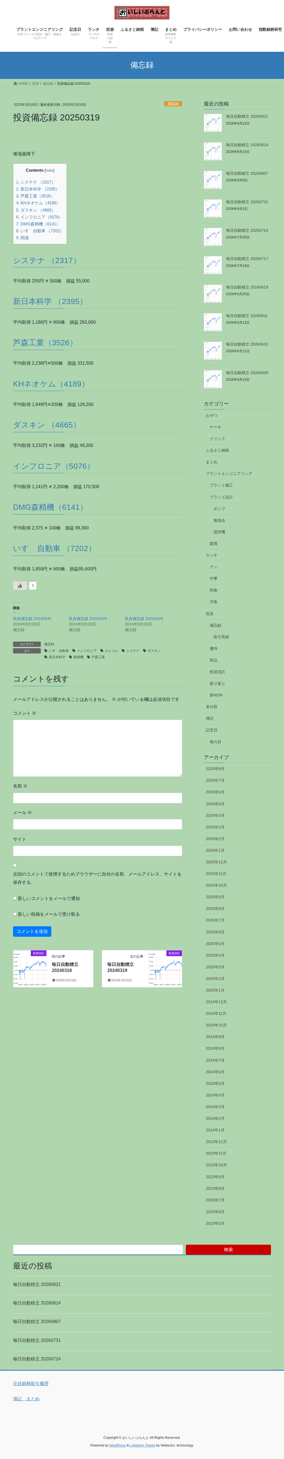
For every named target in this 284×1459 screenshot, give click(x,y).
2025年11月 (216, 873)
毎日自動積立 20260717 (247, 258)
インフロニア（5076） (39, 217)
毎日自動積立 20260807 (247, 173)
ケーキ (215, 427)
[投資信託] (29, 966)
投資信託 (217, 672)
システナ (133, 651)
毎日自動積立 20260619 (247, 287)
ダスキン (154, 651)
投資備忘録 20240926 (144, 618)
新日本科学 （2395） (38, 189)
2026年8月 (215, 768)
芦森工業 (98, 657)
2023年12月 (216, 1141)
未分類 (211, 706)
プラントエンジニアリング (229, 473)
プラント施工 (221, 485)
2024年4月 (215, 1095)
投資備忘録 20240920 (88, 618)
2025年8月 (215, 908)
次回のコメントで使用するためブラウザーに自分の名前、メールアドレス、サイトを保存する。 (97, 878)
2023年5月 (215, 1223)
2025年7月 (215, 920)
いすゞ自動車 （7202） (40, 230)
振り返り (217, 683)
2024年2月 (215, 1118)
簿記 (210, 718)
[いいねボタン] (20, 585)
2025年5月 (215, 943)
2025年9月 (215, 897)
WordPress (117, 1445)
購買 (213, 543)
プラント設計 (221, 497)
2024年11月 (216, 1013)
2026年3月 (215, 827)
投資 (210, 613)
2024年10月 (216, 1025)
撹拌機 (219, 532)
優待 (213, 648)
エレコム (111, 651)
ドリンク (217, 438)
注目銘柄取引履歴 (31, 1383)
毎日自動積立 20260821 (247, 116)
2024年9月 (215, 1037)
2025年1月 (215, 990)
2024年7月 (215, 1060)
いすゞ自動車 (59, 651)
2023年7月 (215, 1200)
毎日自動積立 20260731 (247, 202)
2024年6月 (215, 1072)
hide (49, 170)
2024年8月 (215, 1048)
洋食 (213, 601)
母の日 (215, 742)
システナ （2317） (35, 182)
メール (22, 812)
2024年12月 (216, 1002)
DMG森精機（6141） (38, 224)
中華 (213, 578)
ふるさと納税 (217, 450)
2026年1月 (215, 850)
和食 (213, 590)
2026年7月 (215, 780)
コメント (24, 713)
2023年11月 (216, 1153)
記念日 (211, 730)
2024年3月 (215, 1107)
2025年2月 (215, 978)
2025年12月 (216, 862)
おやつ (211, 415)
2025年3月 (215, 967)
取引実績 (221, 637)
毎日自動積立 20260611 (247, 315)
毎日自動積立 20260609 (247, 372)
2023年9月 (215, 1177)
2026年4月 (215, 815)
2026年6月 (215, 792)
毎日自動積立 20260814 (247, 145)
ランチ (211, 555)
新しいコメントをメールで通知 (49, 898)
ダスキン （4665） (35, 210)
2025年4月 (215, 955)
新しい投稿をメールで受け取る (49, 914)
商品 (213, 660)
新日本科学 (57, 657)
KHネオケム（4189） (38, 202)
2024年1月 (215, 1130)
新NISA (216, 695)
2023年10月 (216, 1165)
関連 (22, 237)
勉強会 (219, 520)
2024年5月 (215, 1083)
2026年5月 (215, 804)
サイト (19, 839)
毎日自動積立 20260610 (247, 344)
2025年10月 (216, 885)
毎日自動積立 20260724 (247, 230)
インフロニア (87, 651)
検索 (228, 1249)
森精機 (78, 657)
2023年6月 (215, 1212)
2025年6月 (215, 932)
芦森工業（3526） (35, 196)
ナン (213, 567)
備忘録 (173, 104)
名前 (20, 786)
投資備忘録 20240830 (32, 618)
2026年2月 (215, 839)
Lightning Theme (142, 1445)
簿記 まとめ (26, 1398)
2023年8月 (215, 1188)
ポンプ (219, 508)
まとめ (211, 462)
